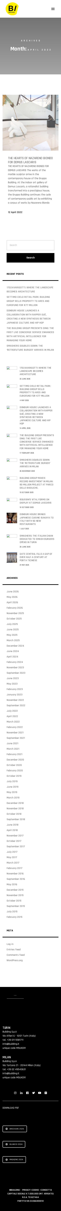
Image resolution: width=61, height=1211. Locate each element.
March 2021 (13, 749)
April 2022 (12, 716)
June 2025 (13, 629)
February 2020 (15, 770)
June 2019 (12, 787)
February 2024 (15, 662)
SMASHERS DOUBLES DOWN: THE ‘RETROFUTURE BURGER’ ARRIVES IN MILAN (35, 463)
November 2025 (15, 613)
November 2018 (15, 808)
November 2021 (15, 732)
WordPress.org (15, 960)
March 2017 (13, 863)
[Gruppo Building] (12, 9)
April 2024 (12, 656)
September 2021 (16, 738)
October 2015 (14, 901)
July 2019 (12, 781)
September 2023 (16, 673)
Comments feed (16, 955)
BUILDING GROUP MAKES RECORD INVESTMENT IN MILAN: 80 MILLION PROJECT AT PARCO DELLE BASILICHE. (36, 483)
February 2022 (15, 727)
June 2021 (12, 743)
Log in (10, 944)
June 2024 (13, 651)
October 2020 (14, 765)
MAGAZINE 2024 (16, 1159)
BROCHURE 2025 (16, 1129)
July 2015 (12, 911)
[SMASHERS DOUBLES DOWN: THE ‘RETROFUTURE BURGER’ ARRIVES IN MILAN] (12, 463)
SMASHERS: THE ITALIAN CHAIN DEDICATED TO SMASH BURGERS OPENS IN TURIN (37, 539)
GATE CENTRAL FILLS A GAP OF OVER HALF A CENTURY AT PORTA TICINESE (36, 557)
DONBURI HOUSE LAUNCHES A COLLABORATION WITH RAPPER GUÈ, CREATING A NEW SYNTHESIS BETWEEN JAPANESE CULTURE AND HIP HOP (36, 415)
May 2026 (12, 597)
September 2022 (16, 705)
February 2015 (14, 917)
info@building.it (11, 1044)
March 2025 (13, 640)
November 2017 (15, 835)
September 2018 (16, 819)
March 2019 (13, 797)
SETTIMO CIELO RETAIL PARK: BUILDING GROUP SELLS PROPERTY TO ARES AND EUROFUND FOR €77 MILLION (28, 301)
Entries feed (14, 949)
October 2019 (14, 776)
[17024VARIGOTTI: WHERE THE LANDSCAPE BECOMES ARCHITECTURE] (12, 371)
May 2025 (12, 635)
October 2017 (14, 841)
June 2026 (13, 591)
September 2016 (16, 879)
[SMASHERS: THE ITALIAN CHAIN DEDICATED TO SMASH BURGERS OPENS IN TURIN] (12, 539)
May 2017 (12, 857)
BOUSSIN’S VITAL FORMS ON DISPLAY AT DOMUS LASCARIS (36, 501)
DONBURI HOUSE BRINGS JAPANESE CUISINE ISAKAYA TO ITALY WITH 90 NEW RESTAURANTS (36, 519)
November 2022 (15, 700)
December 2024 (15, 646)
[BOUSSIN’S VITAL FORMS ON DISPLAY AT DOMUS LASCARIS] (12, 503)
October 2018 (14, 814)
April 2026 (12, 602)
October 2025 (14, 618)
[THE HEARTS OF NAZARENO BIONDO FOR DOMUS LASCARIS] (30, 123)
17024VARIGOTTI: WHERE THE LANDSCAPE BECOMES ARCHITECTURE (35, 371)
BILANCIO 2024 (15, 1144)
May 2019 (12, 792)
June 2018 (12, 825)
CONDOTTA (46, 1190)
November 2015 (15, 895)
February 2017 (14, 868)
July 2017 (12, 852)
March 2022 (13, 722)
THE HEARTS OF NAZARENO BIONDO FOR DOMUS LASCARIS (30, 160)
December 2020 (15, 760)
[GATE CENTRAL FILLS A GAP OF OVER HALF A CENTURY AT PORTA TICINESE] (12, 557)
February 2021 (14, 754)
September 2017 (16, 846)
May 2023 (12, 684)
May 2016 (12, 884)
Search (30, 257)
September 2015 (16, 906)
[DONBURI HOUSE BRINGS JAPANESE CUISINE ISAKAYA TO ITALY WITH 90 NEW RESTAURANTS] (12, 518)
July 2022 (12, 711)
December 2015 (15, 890)
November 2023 (15, 667)
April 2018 (12, 830)
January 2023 (14, 694)
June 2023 (13, 678)
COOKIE (35, 1190)
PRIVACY (26, 1190)
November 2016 (15, 873)
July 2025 (12, 624)
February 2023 (15, 689)
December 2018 (15, 803)
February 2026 (15, 608)
